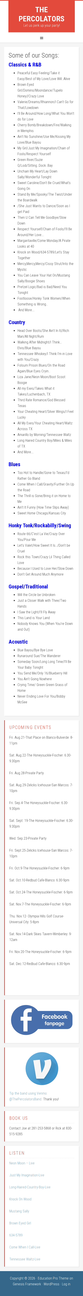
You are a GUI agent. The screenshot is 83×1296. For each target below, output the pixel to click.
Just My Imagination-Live (26, 1175)
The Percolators (41, 14)
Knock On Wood (20, 1199)
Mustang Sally (19, 1211)
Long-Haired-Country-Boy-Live (29, 1187)
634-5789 (16, 1235)
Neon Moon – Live (22, 1163)
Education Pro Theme (53, 1278)
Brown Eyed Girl (20, 1223)
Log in (66, 1284)
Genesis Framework (27, 1284)
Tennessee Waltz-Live (24, 1259)
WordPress (51, 1284)
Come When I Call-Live (24, 1247)
